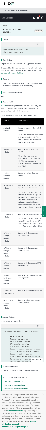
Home (5, 25)
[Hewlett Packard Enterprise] (8, 4)
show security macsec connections (16, 389)
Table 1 (3, 106)
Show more (35, 360)
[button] (43, 394)
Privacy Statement (15, 411)
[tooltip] (38, 44)
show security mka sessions (13, 381)
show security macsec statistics (12, 73)
